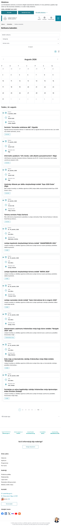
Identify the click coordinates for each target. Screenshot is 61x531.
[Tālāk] (58, 432)
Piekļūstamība (5, 477)
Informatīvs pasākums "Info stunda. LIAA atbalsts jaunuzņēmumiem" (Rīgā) (30, 156)
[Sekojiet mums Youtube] (16, 514)
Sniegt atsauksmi (30, 447)
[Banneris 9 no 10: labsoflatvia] (43, 433)
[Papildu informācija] (9, 499)
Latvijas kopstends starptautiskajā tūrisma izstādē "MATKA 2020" (27, 272)
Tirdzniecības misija (9, 337)
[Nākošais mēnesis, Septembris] (57, 59)
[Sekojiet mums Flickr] (12, 514)
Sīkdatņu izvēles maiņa (7, 484)
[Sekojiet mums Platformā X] (9, 513)
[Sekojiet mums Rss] (19, 514)
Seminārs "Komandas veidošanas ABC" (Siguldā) (21, 127)
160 (38, 409)
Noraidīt (9, 12)
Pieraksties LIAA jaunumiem (8, 482)
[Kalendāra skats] (55, 51)
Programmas (4, 463)
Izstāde (6, 250)
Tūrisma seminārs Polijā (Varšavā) (16, 215)
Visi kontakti (9, 504)
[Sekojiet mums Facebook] (2, 513)
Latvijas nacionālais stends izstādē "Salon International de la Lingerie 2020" (30, 300)
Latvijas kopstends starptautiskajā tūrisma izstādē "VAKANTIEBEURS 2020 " (30, 243)
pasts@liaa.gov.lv (7, 493)
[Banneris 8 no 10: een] (30, 433)
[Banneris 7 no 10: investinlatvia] (18, 433)
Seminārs (7, 134)
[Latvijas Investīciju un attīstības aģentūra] (10, 18)
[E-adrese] (4, 499)
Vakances (3, 458)
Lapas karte (4, 479)
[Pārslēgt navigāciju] (58, 18)
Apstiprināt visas (26, 12)
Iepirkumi (3, 460)
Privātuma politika (6, 474)
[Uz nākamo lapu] (41, 409)
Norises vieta (6, 43)
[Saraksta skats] (59, 51)
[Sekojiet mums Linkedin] (6, 513)
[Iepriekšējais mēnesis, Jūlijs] (3, 59)
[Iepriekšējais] (3, 432)
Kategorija (5, 39)
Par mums (4, 465)
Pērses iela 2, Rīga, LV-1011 (10, 496)
